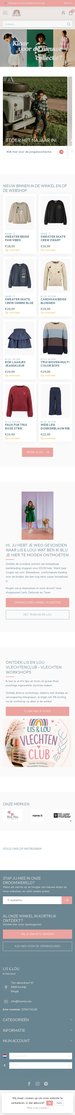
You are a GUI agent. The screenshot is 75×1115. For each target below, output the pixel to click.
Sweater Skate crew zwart (53, 238)
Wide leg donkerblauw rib (55, 426)
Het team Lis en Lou (37, 614)
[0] (70, 13)
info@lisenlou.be (21, 1001)
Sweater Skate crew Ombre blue (19, 301)
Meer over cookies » (38, 1107)
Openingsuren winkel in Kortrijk (37, 602)
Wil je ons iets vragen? (37, 934)
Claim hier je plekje (37, 711)
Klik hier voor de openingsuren (37, 946)
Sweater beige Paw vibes (17, 238)
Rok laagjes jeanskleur (15, 363)
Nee (59, 1103)
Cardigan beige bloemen (54, 301)
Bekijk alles (35, 452)
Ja (49, 1103)
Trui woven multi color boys (55, 363)
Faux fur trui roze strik (16, 426)
